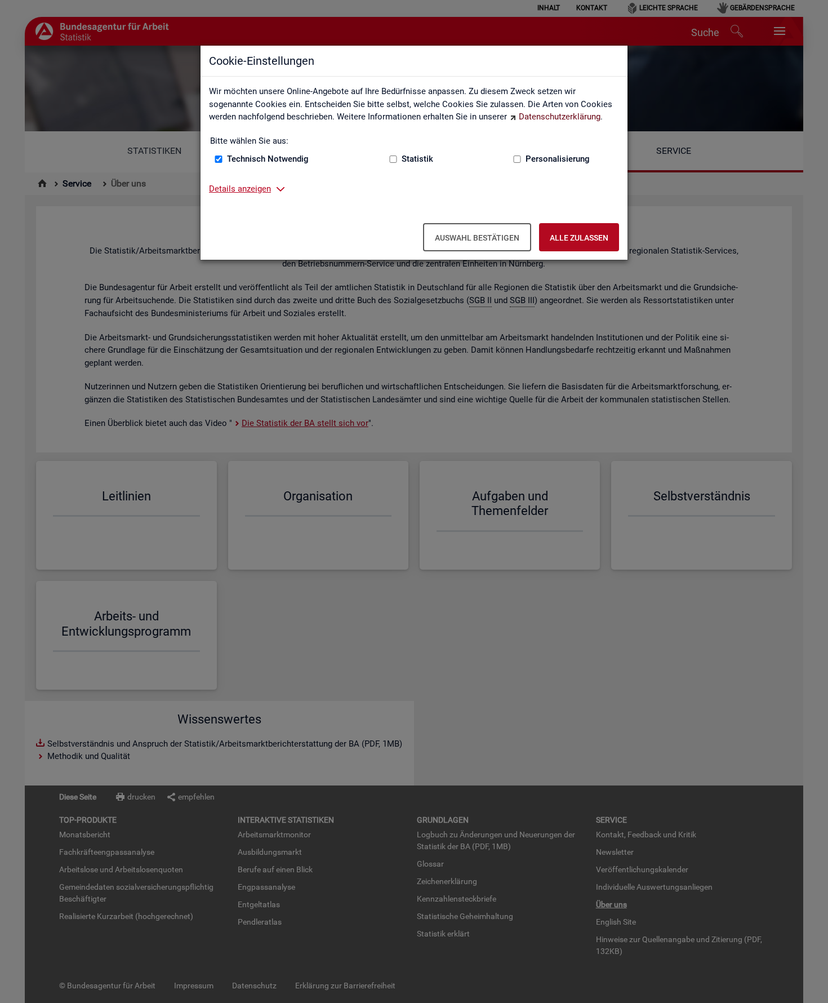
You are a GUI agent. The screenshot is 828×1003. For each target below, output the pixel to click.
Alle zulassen (579, 237)
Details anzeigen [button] (240, 189)
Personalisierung (558, 159)
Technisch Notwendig (268, 159)
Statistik (417, 159)
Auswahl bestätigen (477, 237)
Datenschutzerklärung (559, 117)
